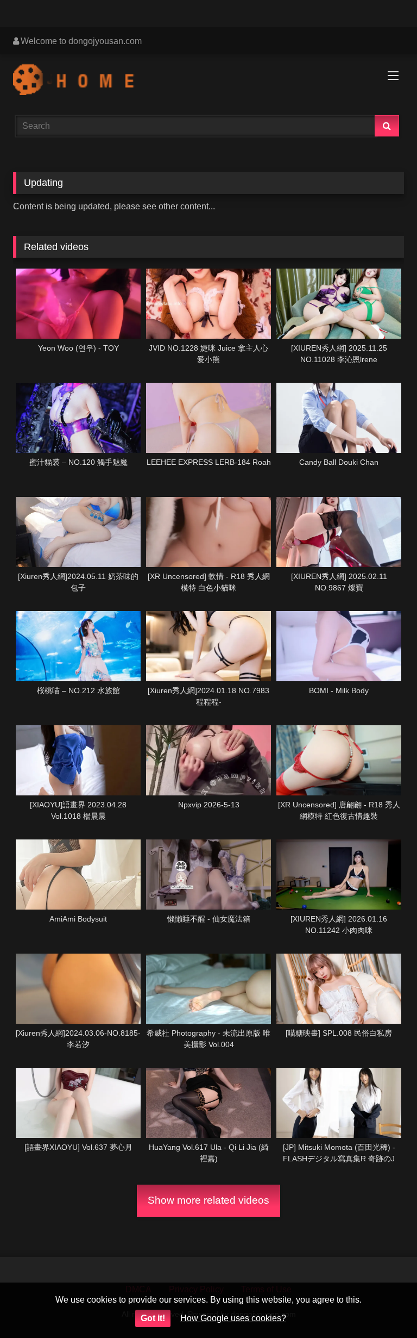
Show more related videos (208, 1200)
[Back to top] (383, 1305)
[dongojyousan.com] (208, 81)
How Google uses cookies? (233, 1318)
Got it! (153, 1318)
